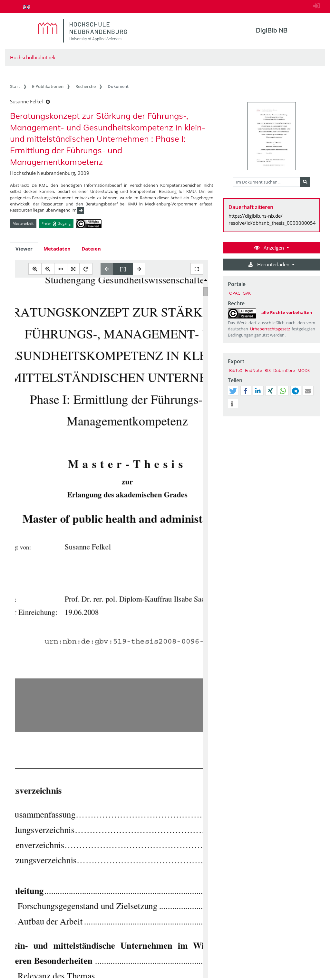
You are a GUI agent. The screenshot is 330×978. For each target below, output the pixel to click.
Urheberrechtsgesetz (270, 329)
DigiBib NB (271, 30)
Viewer (24, 248)
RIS (268, 370)
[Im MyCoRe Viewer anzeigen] (272, 136)
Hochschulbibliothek (32, 57)
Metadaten (57, 248)
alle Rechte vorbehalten (286, 312)
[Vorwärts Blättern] (139, 269)
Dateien (91, 248)
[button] (233, 391)
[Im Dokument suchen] (305, 182)
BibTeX (235, 370)
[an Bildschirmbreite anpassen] (60, 269)
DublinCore (284, 370)
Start (15, 86)
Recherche (85, 86)
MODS (303, 370)
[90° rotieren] (85, 269)
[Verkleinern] (47, 269)
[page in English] (26, 7)
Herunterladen (273, 264)
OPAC (234, 293)
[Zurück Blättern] (107, 269)
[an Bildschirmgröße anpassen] (73, 269)
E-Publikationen (47, 86)
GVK (247, 293)
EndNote (253, 370)
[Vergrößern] (35, 269)
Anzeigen (273, 247)
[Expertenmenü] (315, 416)
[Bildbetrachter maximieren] (196, 269)
